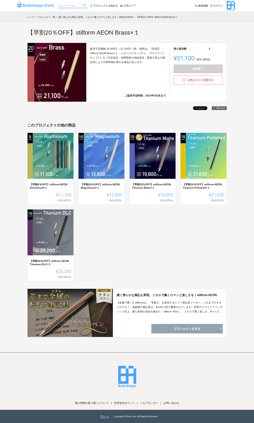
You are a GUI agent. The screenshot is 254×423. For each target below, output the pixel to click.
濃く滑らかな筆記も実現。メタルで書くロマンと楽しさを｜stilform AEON (167, 295)
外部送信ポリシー (124, 402)
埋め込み (220, 108)
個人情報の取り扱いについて (92, 402)
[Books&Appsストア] (35, 3)
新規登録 (203, 5)
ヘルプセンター (149, 402)
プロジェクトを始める (106, 5)
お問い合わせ (171, 402)
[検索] (85, 5)
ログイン (218, 5)
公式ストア (130, 5)
